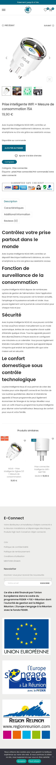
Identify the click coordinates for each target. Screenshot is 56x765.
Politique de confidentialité (16, 547)
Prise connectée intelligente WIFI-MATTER (42, 469)
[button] (25, 440)
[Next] (49, 58)
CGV (6, 542)
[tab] (28, 201)
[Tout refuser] (52, 757)
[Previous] (6, 58)
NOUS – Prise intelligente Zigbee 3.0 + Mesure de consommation (14, 472)
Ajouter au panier (14, 148)
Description (10, 201)
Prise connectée (20, 168)
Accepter (21, 761)
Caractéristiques (14, 207)
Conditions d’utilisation (14, 556)
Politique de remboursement (17, 551)
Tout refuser (34, 761)
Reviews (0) (11, 220)
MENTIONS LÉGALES (12, 561)
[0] (45, 9)
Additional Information (17, 214)
